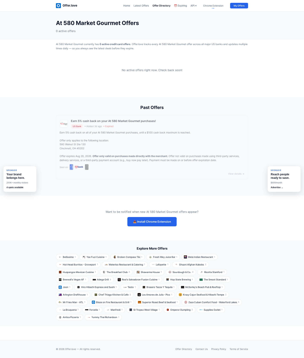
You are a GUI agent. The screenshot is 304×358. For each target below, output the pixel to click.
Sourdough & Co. (183, 272)
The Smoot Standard (216, 279)
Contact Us (201, 349)
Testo (132, 287)
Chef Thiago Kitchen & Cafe (115, 294)
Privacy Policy (218, 349)
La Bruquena (70, 309)
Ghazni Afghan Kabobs (192, 264)
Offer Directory (161, 5)
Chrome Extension (213, 5)
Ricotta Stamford (214, 272)
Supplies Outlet (213, 309)
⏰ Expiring (180, 5)
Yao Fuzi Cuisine (96, 257)
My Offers (239, 5)
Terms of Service (239, 349)
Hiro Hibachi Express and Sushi (99, 287)
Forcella (94, 309)
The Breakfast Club (118, 272)
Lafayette (162, 264)
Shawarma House (151, 272)
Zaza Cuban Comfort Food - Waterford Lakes (213, 302)
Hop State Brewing (181, 279)
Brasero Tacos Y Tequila (160, 287)
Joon (66, 287)
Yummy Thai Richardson (105, 317)
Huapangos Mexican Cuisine (79, 272)
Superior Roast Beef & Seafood (160, 302)
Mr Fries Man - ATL (74, 302)
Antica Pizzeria (72, 317)
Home (126, 5)
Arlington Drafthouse (75, 294)
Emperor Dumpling (181, 309)
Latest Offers (141, 5)
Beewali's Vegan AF (74, 279)
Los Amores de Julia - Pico (157, 294)
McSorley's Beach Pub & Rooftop (204, 287)
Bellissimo (69, 257)
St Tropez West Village (146, 309)
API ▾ (194, 5)
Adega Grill (104, 279)
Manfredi (116, 309)
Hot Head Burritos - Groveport (80, 264)
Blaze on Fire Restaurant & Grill (113, 302)
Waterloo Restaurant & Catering (127, 264)
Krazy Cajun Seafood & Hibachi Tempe (204, 294)
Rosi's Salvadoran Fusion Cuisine (140, 279)
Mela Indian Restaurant (201, 257)
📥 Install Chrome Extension (152, 221)
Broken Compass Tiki (129, 257)
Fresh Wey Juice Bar (165, 257)
